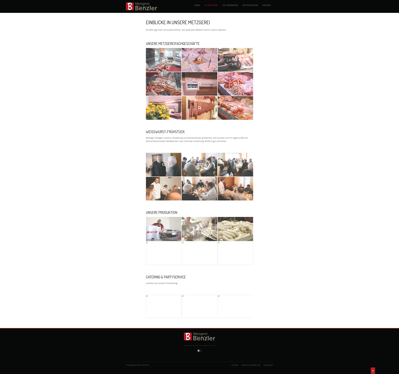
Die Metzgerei (211, 5)
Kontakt (266, 5)
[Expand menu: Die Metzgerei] (203, 5)
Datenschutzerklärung (250, 365)
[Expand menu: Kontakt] (261, 5)
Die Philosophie (250, 5)
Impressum (268, 365)
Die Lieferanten (230, 5)
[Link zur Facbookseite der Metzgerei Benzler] (199, 351)
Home (197, 5)
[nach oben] (373, 370)
